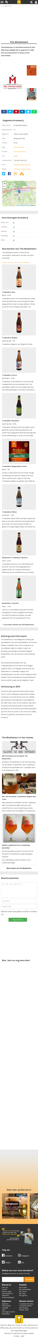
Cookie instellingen (8, 1297)
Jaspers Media (28, 1333)
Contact (4, 1289)
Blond (4, 295)
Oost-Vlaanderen (20, 151)
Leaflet (17, 205)
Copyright (5, 1308)
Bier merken (23, 1287)
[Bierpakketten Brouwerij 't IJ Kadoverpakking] (28, 1050)
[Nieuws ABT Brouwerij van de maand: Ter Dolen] (10, 1099)
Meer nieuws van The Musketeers (19, 868)
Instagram (25, 1256)
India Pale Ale (7, 341)
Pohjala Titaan (24, 1310)
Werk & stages (7, 1291)
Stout (4, 561)
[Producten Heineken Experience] (10, 1050)
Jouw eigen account (8, 1312)
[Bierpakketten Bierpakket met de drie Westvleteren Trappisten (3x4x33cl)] (28, 1000)
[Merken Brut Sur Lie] (19, 1123)
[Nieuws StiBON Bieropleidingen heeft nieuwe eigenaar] (19, 1074)
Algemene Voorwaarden (6, 1305)
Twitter (8, 1263)
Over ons (5, 1287)
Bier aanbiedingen (25, 1289)
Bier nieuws (23, 1291)
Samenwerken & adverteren (7, 1294)
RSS (22, 1263)
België (16, 156)
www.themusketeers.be (22, 169)
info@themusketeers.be (22, 165)
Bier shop (22, 1293)
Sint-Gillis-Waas (19, 147)
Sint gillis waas (6, 6)
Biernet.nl (8, 1333)
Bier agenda (23, 1295)
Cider (4, 606)
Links (3, 1310)
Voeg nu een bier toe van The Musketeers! (16, 262)
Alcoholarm (6, 378)
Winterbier (6, 515)
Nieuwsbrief (6, 1314)
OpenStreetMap (25, 205)
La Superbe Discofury (26, 1304)
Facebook (8, 1256)
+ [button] (4, 183)
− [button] (4, 186)
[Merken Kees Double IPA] (28, 1099)
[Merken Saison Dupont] (10, 1000)
